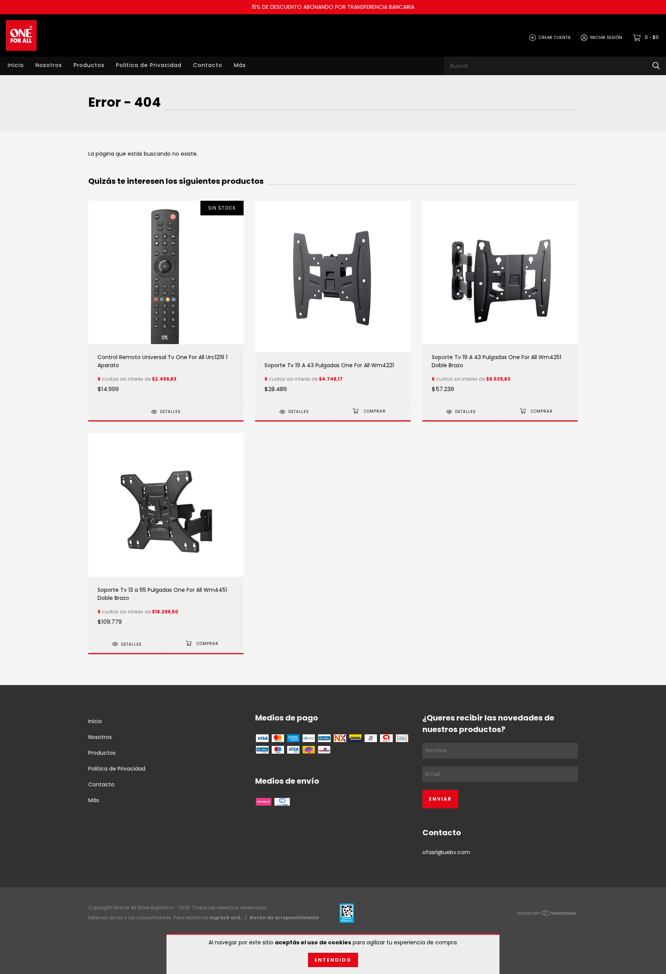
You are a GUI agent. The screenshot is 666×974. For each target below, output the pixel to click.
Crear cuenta (554, 37)
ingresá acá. (225, 917)
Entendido (333, 960)
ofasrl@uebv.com (446, 852)
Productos (89, 65)
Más (240, 65)
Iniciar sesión (606, 37)
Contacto (207, 65)
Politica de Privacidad (149, 65)
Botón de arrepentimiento (284, 917)
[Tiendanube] (547, 915)
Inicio (16, 65)
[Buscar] (656, 66)
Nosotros (48, 65)
